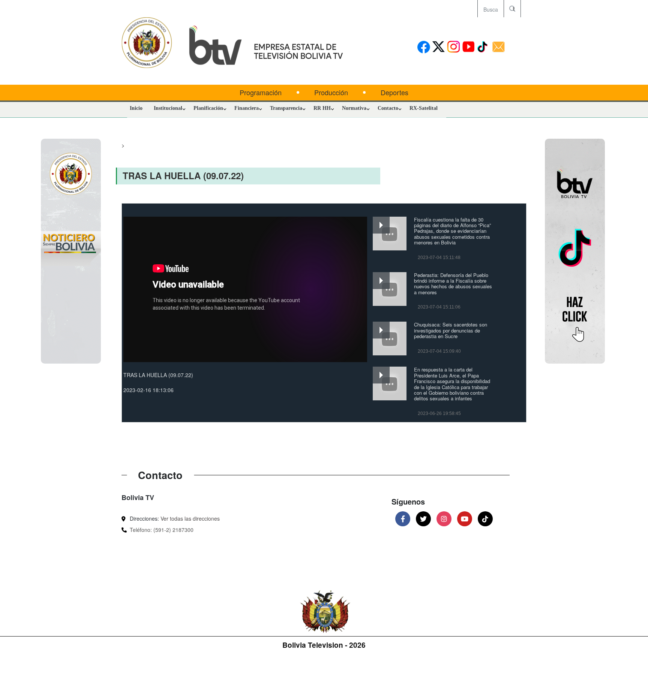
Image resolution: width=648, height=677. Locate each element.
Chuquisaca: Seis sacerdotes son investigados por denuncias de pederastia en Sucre (450, 330)
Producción (331, 92)
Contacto (388, 108)
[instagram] (453, 47)
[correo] (498, 47)
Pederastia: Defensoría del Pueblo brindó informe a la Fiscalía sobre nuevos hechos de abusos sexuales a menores (453, 283)
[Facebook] (402, 518)
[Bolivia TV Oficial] (181, 250)
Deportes (394, 92)
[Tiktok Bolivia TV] (464, 250)
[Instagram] (444, 518)
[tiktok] (483, 47)
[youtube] (468, 47)
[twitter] (438, 47)
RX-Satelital (424, 108)
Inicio (136, 108)
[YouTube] (464, 518)
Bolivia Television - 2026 (324, 645)
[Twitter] (423, 518)
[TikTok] (485, 518)
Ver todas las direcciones (190, 518)
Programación (261, 92)
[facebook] (423, 47)
